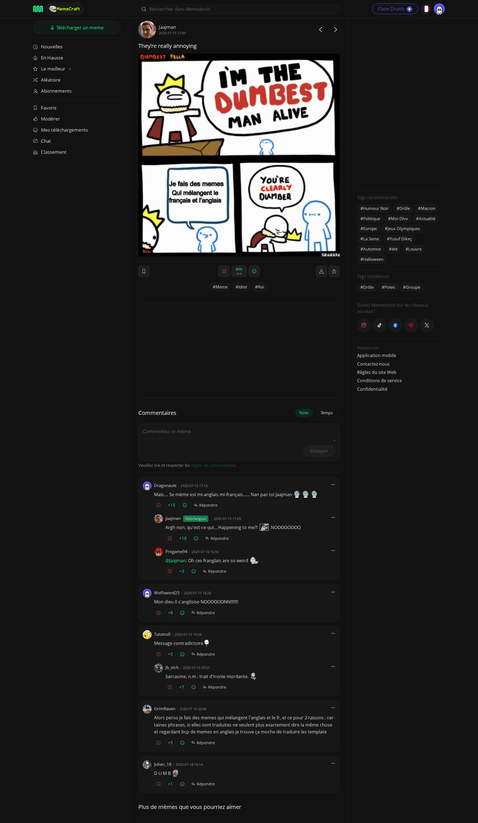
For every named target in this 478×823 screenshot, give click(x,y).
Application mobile (376, 355)
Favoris (48, 108)
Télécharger (79, 27)
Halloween (373, 259)
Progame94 (176, 551)
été (395, 249)
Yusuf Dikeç (401, 238)
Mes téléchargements (64, 130)
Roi (261, 287)
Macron (428, 208)
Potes (390, 287)
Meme (221, 287)
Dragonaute (165, 485)
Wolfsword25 (167, 592)
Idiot (242, 287)
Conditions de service (379, 380)
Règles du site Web (376, 372)
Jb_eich (172, 667)
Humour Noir (376, 208)
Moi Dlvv (399, 218)
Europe (370, 228)
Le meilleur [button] (53, 69)
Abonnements (56, 91)
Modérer (50, 119)
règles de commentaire (213, 465)
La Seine (371, 238)
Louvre (415, 249)
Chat (46, 141)
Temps (327, 412)
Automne (372, 249)
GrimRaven (164, 708)
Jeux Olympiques (404, 228)
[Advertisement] (398, 104)
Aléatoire (51, 80)
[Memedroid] (38, 9)
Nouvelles (52, 46)
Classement (53, 152)
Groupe (413, 287)
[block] (334, 271)
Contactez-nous (373, 364)
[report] (321, 271)
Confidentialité (372, 389)
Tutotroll (162, 634)
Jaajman (167, 27)
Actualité (427, 218)
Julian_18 (163, 764)
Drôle (404, 208)
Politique (371, 218)
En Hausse (52, 57)
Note (303, 412)
